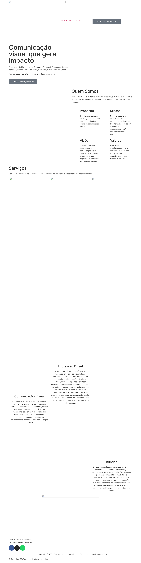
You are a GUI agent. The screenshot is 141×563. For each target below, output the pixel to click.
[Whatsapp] (22, 548)
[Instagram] (17, 548)
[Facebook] (11, 548)
